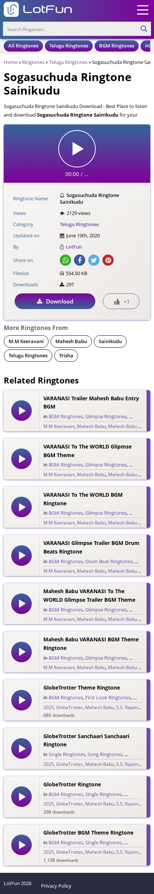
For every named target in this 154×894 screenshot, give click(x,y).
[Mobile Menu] (142, 9)
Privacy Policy (56, 885)
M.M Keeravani (26, 341)
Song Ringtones (104, 754)
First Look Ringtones (108, 697)
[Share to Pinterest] (108, 260)
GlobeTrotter (69, 707)
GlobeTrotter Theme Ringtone (81, 687)
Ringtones (33, 62)
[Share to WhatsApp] (65, 260)
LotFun (74, 246)
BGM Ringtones (116, 45)
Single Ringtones (67, 754)
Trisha (66, 355)
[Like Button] (117, 301)
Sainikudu (110, 341)
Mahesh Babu (71, 341)
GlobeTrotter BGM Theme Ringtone (88, 832)
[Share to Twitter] (93, 260)
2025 (48, 707)
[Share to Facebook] (79, 260)
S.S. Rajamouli (130, 707)
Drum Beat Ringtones (109, 561)
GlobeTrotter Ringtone (72, 784)
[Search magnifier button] (144, 29)
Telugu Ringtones (68, 45)
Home (11, 62)
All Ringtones (23, 45)
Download (59, 301)
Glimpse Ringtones (106, 416)
